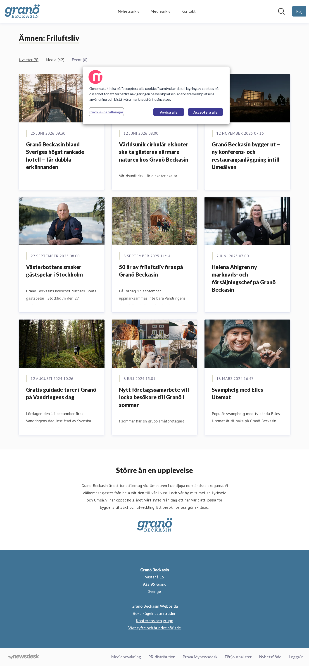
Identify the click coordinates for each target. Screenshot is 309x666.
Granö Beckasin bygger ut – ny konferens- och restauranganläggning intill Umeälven (246, 155)
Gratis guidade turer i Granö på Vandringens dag (61, 393)
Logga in (296, 656)
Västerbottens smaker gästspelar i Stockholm (54, 271)
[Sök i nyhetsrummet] (281, 11)
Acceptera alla (205, 112)
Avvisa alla (169, 112)
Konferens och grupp (154, 620)
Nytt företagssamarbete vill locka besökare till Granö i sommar (154, 397)
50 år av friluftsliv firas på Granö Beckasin (151, 271)
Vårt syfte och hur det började (154, 627)
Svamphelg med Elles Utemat (237, 393)
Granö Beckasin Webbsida (154, 606)
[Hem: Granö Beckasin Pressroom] (22, 11)
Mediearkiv (160, 11)
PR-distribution (161, 656)
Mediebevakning (126, 656)
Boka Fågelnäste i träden (154, 613)
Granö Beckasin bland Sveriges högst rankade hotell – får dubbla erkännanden (55, 155)
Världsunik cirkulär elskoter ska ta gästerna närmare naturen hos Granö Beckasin (153, 152)
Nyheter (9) (28, 59)
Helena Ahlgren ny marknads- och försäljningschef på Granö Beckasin (244, 278)
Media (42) (55, 59)
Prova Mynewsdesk (200, 656)
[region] (156, 95)
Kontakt (188, 11)
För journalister (238, 656)
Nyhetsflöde (270, 656)
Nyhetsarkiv (128, 11)
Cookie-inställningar (106, 112)
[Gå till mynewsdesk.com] (23, 657)
